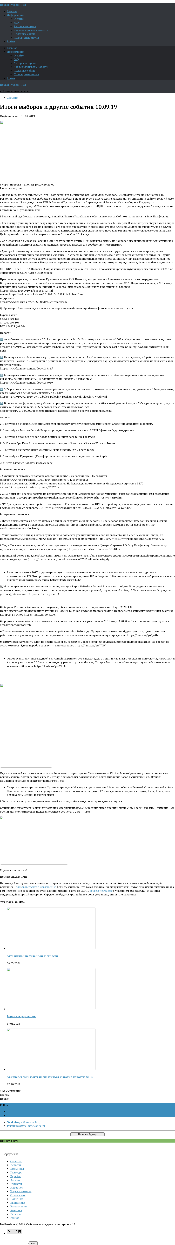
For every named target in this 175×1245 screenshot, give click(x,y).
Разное (14, 1218)
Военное (15, 1180)
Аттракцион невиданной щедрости (32, 956)
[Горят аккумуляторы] (51, 1009)
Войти (11, 41)
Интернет (16, 1187)
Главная (12, 11)
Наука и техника (20, 1191)
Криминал (17, 1169)
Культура (16, 1172)
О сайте (19, 19)
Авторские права (25, 26)
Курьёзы (15, 1176)
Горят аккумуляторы (21, 1016)
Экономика (17, 1203)
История (16, 1165)
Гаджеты (16, 1184)
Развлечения (18, 1206)
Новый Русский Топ (13, 5)
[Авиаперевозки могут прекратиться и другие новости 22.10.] (51, 1069)
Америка (16, 1210)
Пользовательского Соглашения (35, 887)
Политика (16, 1199)
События (12, 98)
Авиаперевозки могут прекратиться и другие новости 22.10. (50, 1077)
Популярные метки (26, 37)
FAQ (16, 22)
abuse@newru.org (101, 891)
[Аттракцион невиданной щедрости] (51, 948)
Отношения (17, 1195)
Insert (33, 1243)
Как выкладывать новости (31, 30)
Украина (15, 1214)
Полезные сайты (24, 34)
